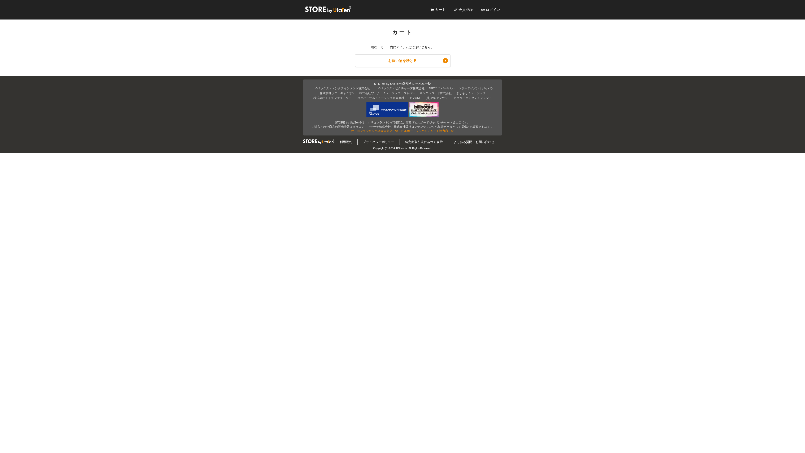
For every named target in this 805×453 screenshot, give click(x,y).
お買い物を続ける (402, 60)
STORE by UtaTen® (328, 9)
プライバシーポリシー (378, 142)
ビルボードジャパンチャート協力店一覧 (427, 131)
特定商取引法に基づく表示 (424, 142)
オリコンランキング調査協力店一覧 (374, 131)
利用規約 (346, 142)
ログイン (493, 10)
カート (440, 10)
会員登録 (465, 10)
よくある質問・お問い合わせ (473, 142)
